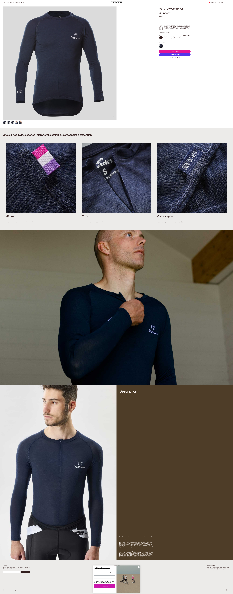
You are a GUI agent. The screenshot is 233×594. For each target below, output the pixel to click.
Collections (9, 2)
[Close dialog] (139, 567)
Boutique (3, 2)
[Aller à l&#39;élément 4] (16, 122)
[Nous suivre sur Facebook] (223, 590)
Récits (22, 2)
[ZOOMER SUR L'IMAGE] (113, 116)
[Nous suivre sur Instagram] (226, 590)
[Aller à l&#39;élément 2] (8, 122)
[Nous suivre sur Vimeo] (229, 590)
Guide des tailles (187, 35)
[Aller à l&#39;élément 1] (4, 122)
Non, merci (104, 589)
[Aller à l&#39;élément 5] (20, 122)
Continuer (105, 586)
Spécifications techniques (164, 32)
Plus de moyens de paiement (174, 57)
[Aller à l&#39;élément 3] (12, 122)
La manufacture (16, 2)
